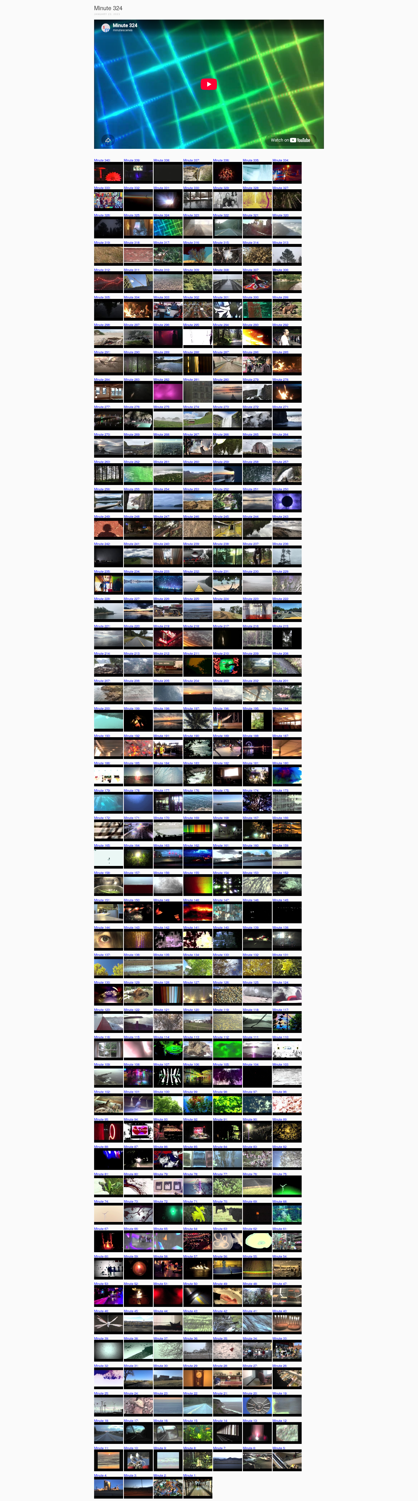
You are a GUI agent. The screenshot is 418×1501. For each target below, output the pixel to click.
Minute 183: (191, 763)
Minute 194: (281, 708)
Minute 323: (191, 215)
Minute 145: (281, 900)
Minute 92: (190, 1119)
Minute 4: (100, 1475)
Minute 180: (281, 763)
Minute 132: (251, 954)
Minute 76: (250, 1173)
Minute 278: (281, 379)
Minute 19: (280, 1393)
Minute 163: (162, 845)
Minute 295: (191, 324)
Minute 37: (161, 1338)
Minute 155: (191, 872)
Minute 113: (191, 1037)
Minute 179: (102, 790)
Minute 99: (190, 1091)
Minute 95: (101, 1119)
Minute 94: (131, 1119)
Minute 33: (280, 1338)
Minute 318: (132, 242)
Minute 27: (250, 1365)
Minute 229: (281, 571)
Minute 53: (101, 1283)
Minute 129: (132, 982)
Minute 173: (281, 790)
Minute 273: (221, 406)
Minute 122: (132, 1009)
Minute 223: (251, 598)
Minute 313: (281, 242)
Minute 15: (190, 1420)
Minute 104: (251, 1064)
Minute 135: (162, 954)
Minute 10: (131, 1447)
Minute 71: (190, 1201)
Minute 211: (191, 653)
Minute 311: (132, 269)
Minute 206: (132, 680)
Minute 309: (191, 269)
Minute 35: (220, 1338)
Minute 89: (280, 1119)
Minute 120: (191, 1009)
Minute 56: (220, 1256)
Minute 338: (162, 160)
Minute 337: (191, 160)
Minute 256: (102, 489)
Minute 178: (132, 790)
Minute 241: (132, 543)
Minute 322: (221, 215)
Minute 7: (219, 1447)
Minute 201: (281, 680)
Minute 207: (102, 680)
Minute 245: (221, 516)
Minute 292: (281, 324)
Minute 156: (162, 872)
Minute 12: (280, 1420)
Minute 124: (281, 982)
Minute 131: (281, 954)
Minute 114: (162, 1037)
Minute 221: (102, 626)
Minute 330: (191, 187)
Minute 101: (132, 1091)
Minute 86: (161, 1146)
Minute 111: (251, 1037)
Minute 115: (132, 1037)
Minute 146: (251, 900)
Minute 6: (249, 1447)
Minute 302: (191, 297)
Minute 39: (101, 1338)
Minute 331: (162, 187)
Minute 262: (132, 461)
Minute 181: (251, 763)
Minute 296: (162, 324)
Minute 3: (130, 1475)
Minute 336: (221, 160)
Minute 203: (221, 680)
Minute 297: (132, 324)
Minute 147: (221, 900)
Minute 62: (250, 1228)
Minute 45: (131, 1310)
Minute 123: (102, 1009)
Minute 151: (102, 900)
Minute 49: (220, 1283)
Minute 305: (102, 297)
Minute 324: (162, 215)
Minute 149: (162, 900)
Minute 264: (281, 434)
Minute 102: (102, 1091)
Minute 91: (220, 1119)
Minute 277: (102, 406)
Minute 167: (251, 817)
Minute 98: (220, 1091)
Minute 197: (191, 708)
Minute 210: (221, 653)
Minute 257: (281, 461)
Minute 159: (281, 845)
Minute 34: (250, 1338)
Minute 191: (162, 735)
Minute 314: (251, 242)
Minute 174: (251, 790)
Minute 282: (162, 379)
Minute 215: (281, 626)
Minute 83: (250, 1146)
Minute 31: (131, 1365)
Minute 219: (162, 626)
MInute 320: (281, 215)
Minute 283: (132, 379)
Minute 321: (251, 215)
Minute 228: (102, 598)
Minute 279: (251, 379)
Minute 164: (132, 845)
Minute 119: (221, 1009)
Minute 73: (131, 1201)
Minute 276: (132, 406)
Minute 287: (221, 352)
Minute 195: (251, 708)
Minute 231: (221, 571)
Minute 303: (162, 297)
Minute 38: (131, 1338)
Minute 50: (190, 1283)
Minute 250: (281, 489)
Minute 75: (280, 1173)
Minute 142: (162, 927)
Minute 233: (162, 571)
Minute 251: (251, 489)
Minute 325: (132, 215)
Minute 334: (281, 160)
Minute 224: (221, 598)
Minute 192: (132, 735)
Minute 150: (132, 900)
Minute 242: (102, 543)
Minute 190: (191, 735)
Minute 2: (160, 1475)
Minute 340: (102, 160)
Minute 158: (102, 872)
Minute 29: (190, 1365)
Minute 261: (162, 461)
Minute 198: (162, 708)
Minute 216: (251, 626)
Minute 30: (161, 1365)
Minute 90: (250, 1119)
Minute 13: (250, 1420)
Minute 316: (191, 242)
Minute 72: (161, 1201)
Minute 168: (221, 817)
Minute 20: (250, 1393)
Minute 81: (101, 1173)
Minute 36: (190, 1338)
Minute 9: (160, 1447)
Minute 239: (191, 543)
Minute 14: (220, 1420)
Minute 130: (102, 982)
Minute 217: (221, 626)
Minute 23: (161, 1393)
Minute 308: (221, 269)
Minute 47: (280, 1283)
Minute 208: (281, 653)
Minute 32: (101, 1365)
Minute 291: (102, 352)
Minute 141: (191, 927)
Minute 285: (281, 352)
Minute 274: (191, 406)
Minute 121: (162, 1009)
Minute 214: (102, 653)
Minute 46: (101, 1310)
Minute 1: (189, 1475)
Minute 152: (281, 872)
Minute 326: (102, 215)
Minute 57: (190, 1256)
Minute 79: (161, 1173)
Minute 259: (221, 461)
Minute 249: (102, 516)
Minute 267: (191, 434)
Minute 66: (131, 1228)
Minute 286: (251, 352)
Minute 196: (221, 708)
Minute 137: (102, 954)
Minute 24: (131, 1393)
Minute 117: (281, 1009)
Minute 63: (220, 1228)
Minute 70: (220, 1201)
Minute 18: (101, 1420)
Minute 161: (221, 845)
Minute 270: (102, 434)
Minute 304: (132, 297)
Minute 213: (132, 653)
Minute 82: (280, 1146)
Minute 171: (132, 817)
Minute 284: (102, 379)
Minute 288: (191, 352)
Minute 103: (281, 1064)
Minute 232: (191, 571)
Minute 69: (250, 1201)
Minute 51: (161, 1283)
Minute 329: (221, 187)
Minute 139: (251, 927)
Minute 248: (132, 516)
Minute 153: (251, 872)
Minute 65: (161, 1228)
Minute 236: (281, 543)
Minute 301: (221, 297)
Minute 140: (221, 927)
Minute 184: (162, 763)
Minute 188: (251, 735)
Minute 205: (162, 680)
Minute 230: (251, 571)
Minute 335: (251, 160)
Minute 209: (251, 653)
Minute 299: (281, 297)
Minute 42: (220, 1310)
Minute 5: (279, 1447)
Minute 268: (162, 434)
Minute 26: (280, 1365)
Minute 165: (102, 845)
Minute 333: (102, 187)
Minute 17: (131, 1420)
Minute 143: (132, 927)
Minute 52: (131, 1283)
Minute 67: (101, 1228)
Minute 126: (221, 982)
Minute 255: (132, 489)
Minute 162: (191, 845)
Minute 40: (280, 1310)
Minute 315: (221, 242)
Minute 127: (191, 982)
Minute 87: (131, 1146)
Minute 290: (132, 352)
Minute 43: (190, 1310)
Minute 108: (132, 1064)
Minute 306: (281, 269)
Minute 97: (250, 1091)
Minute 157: (132, 872)
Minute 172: (102, 817)
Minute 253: (191, 489)
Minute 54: (280, 1256)
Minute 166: (281, 817)
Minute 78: (190, 1173)
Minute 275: (162, 406)
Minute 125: (251, 982)
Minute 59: (131, 1256)
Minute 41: (250, 1310)
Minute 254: (162, 489)
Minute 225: (191, 598)
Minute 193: (102, 735)
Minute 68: (280, 1201)
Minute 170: (162, 817)
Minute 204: (191, 680)
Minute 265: (251, 434)
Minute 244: (251, 516)
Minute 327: (281, 187)
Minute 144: (102, 927)
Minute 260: (191, 461)
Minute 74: (101, 1201)
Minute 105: (221, 1064)
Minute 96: (280, 1091)
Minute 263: (102, 461)
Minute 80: (131, 1173)
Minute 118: (251, 1009)
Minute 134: (191, 954)
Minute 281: (191, 379)
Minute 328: (251, 187)
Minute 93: (161, 1119)
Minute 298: (102, 324)
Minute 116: (102, 1037)
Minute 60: (101, 1256)
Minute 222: (281, 598)
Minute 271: (281, 406)
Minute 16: (161, 1420)
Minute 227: (132, 598)
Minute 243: (281, 516)
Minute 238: (221, 543)
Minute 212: (162, 653)
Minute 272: (251, 406)
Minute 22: (190, 1393)
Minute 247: (162, 516)
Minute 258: (251, 461)
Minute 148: (191, 900)
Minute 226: (162, 598)
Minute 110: (281, 1037)
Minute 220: (132, 626)
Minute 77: (220, 1173)
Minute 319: (102, 242)
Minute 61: (280, 1228)
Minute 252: (221, 489)
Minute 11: (101, 1447)
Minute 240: (162, 543)
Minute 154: (221, 872)
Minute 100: (162, 1091)
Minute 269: (132, 434)
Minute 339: (132, 160)
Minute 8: (189, 1447)
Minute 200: (102, 708)
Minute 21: (220, 1393)
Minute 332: (132, 187)
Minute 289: (162, 352)
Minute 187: (281, 735)
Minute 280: (221, 379)
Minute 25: (101, 1393)
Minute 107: (162, 1064)
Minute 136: (132, 954)
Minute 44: (161, 1310)
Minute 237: (251, 543)
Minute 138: (281, 927)
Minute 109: (102, 1064)
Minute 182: (221, 763)
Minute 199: (132, 708)
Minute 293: (251, 324)
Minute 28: (220, 1365)
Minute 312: (102, 269)
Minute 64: (190, 1228)
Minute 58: (161, 1256)
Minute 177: (162, 790)
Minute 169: (191, 817)
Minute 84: (220, 1146)
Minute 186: (102, 763)
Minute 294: (221, 324)
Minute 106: (191, 1064)
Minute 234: (132, 571)
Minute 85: (190, 1146)
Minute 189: (221, 735)
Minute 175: (221, 790)
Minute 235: (102, 571)
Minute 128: (162, 982)
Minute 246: (191, 516)
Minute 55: (250, 1256)
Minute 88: (101, 1146)
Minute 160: (251, 845)
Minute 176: (191, 790)
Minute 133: (221, 954)
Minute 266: (221, 434)
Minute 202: (251, 680)
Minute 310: (162, 269)
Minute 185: (132, 763)
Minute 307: (251, 269)
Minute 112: (221, 1037)
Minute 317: (162, 242)
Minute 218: (191, 626)
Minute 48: (250, 1283)
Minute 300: (251, 297)
